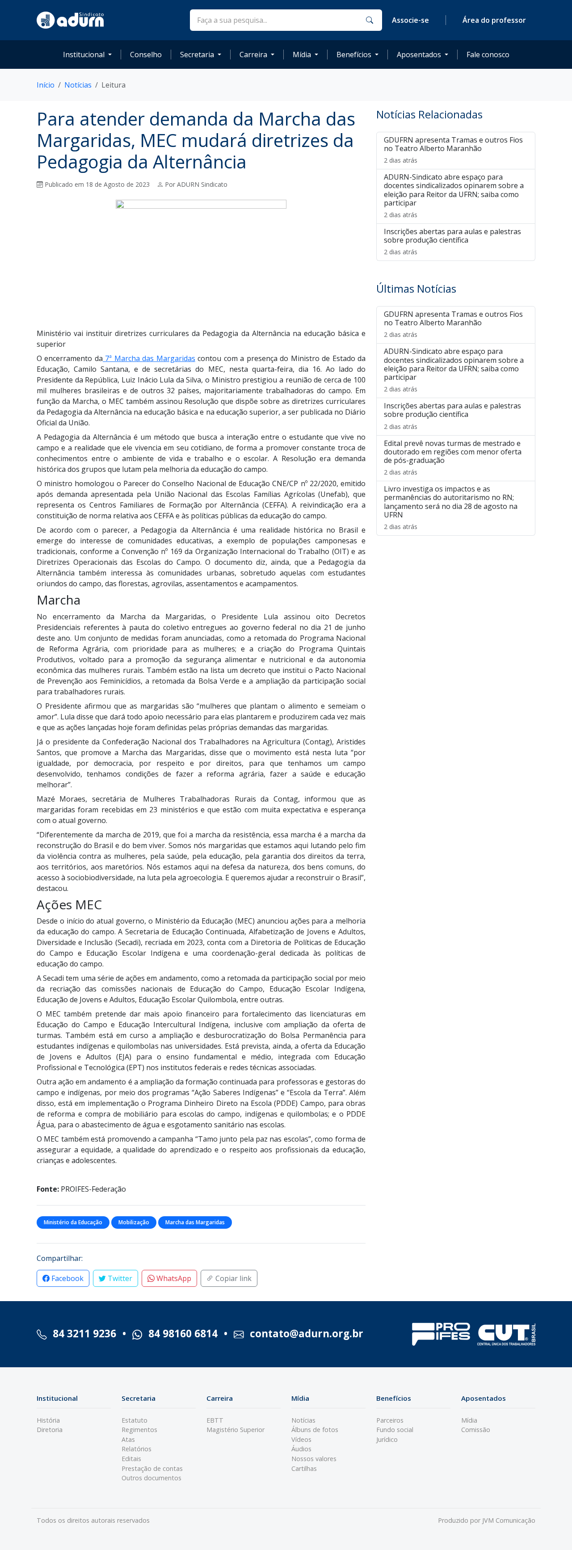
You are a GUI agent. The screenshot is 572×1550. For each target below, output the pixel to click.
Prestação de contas (152, 1468)
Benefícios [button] (353, 54)
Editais (131, 1458)
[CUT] (506, 1334)
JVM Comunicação (508, 1520)
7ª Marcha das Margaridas (149, 358)
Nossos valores (313, 1458)
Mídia (469, 1420)
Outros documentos (151, 1478)
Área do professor (494, 20)
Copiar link (233, 1278)
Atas (128, 1439)
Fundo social (394, 1429)
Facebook (67, 1278)
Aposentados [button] (419, 54)
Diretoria (50, 1429)
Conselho (146, 54)
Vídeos (301, 1439)
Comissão (475, 1429)
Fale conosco (488, 54)
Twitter (119, 1278)
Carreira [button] (253, 54)
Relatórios (136, 1449)
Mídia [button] (302, 54)
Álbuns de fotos (314, 1429)
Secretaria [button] (197, 54)
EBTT (214, 1420)
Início (46, 85)
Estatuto (134, 1420)
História (48, 1420)
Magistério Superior (235, 1429)
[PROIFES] (441, 1334)
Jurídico (387, 1439)
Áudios (301, 1449)
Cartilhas (304, 1468)
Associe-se (410, 20)
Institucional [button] (84, 54)
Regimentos (139, 1429)
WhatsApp (173, 1278)
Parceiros (390, 1420)
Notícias (78, 85)
